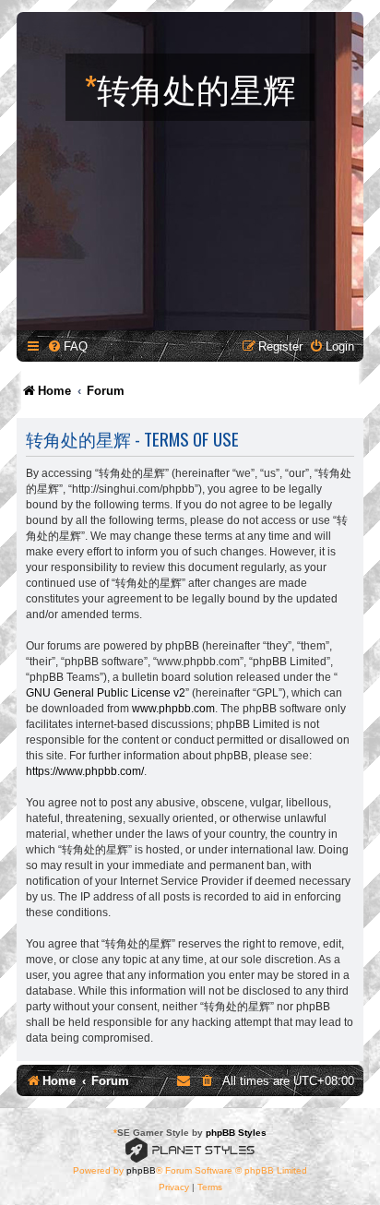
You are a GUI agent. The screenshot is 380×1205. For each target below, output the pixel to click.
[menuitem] (67, 346)
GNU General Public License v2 (105, 692)
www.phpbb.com (173, 708)
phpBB (141, 1170)
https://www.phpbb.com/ (85, 771)
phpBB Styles (236, 1132)
